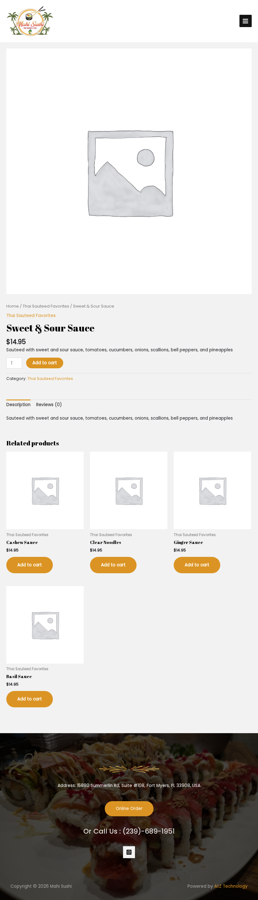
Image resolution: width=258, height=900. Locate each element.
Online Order (129, 809)
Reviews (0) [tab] (49, 405)
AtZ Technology (231, 886)
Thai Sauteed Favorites (46, 306)
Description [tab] (18, 405)
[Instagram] (129, 852)
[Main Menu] (245, 21)
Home (12, 306)
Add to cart (44, 363)
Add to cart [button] (29, 565)
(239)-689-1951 (149, 831)
